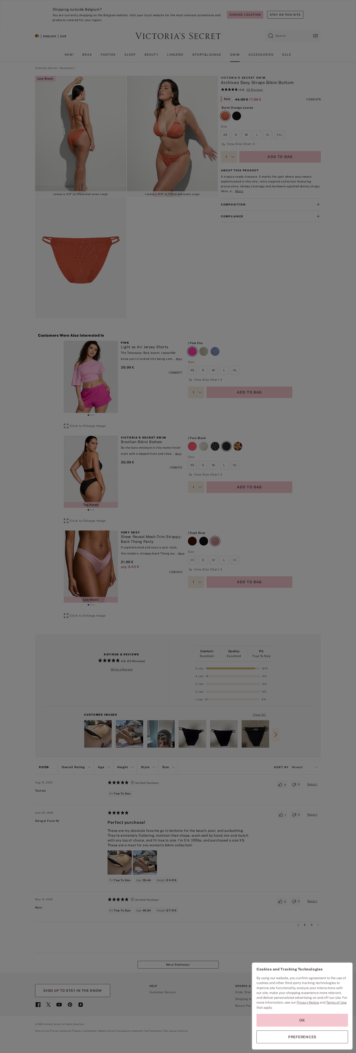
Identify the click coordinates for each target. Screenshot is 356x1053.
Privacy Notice (308, 1002)
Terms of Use (336, 1002)
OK (302, 1020)
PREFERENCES (302, 1037)
